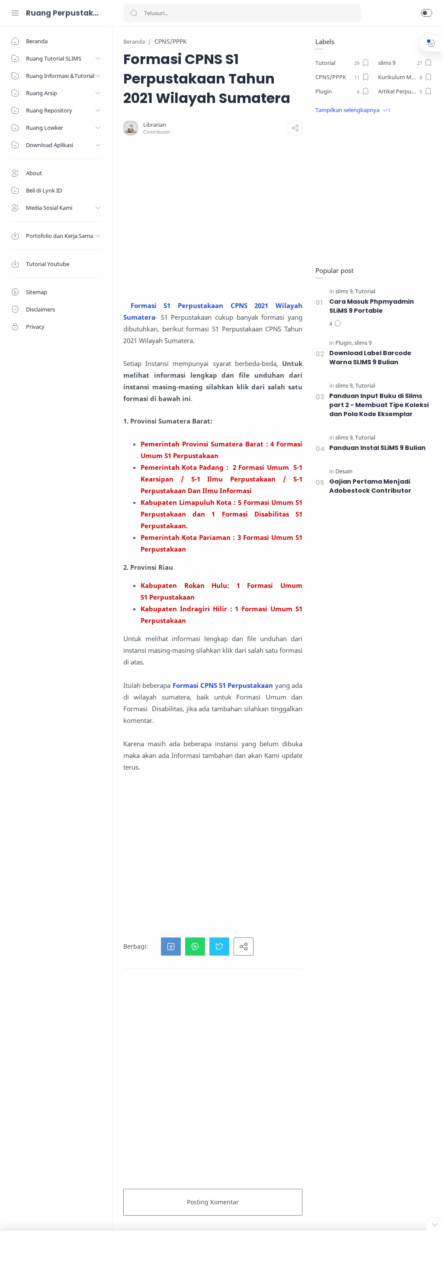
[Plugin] (344, 343)
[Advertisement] (277, 217)
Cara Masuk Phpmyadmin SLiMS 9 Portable (371, 306)
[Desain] (344, 471)
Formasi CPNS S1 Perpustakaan (223, 685)
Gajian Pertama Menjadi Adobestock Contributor (370, 486)
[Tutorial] (365, 291)
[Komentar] (335, 324)
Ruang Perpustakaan (63, 13)
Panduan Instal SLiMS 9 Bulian (377, 447)
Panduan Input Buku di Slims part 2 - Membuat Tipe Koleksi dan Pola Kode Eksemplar (379, 405)
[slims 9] (344, 291)
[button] (426, 13)
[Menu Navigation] (15, 13)
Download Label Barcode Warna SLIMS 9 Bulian (370, 357)
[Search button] (134, 13)
